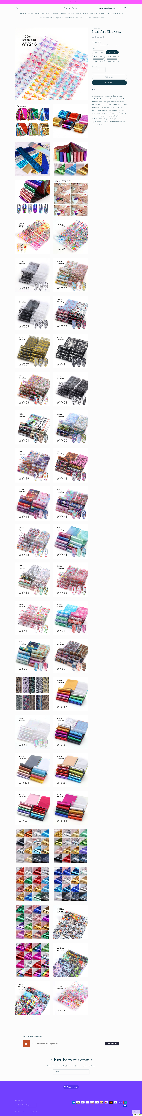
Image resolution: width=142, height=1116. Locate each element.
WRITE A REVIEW (112, 1043)
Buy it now (109, 83)
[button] (17, 8)
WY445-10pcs (112, 61)
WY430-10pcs (99, 52)
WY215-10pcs (98, 57)
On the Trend (22, 1112)
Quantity (94, 66)
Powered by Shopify (32, 1112)
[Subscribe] (87, 1071)
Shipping (102, 45)
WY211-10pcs (112, 57)
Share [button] (96, 90)
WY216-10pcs (112, 52)
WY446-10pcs (98, 61)
